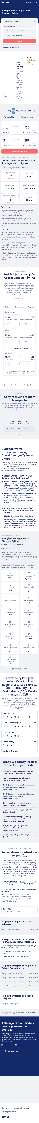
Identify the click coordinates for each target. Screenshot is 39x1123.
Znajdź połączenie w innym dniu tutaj (19, 373)
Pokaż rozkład (10, 202)
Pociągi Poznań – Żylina (9, 986)
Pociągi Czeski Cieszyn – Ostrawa (12, 978)
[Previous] (6, 422)
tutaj (35, 385)
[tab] (9, 117)
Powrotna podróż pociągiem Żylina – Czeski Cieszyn (17, 952)
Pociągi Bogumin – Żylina (10, 1004)
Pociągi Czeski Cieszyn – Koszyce (12, 982)
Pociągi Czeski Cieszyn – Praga (11, 929)
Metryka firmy (6, 1108)
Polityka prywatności (8, 1112)
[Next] (34, 111)
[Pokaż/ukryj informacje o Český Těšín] (35, 910)
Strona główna (6, 1012)
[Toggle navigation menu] (36, 2)
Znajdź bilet (10, 178)
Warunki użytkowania (21, 1108)
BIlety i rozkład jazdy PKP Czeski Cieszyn (15, 956)
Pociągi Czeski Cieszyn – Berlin (11, 974)
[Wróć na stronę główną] (5, 2)
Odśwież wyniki (18, 299)
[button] (11, 31)
